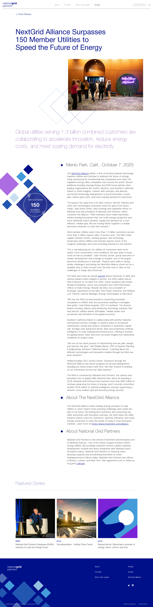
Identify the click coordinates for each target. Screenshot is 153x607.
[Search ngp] (149, 5)
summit (101, 276)
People (130, 567)
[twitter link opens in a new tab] (129, 585)
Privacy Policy (143, 604)
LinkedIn (81, 464)
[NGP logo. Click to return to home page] (10, 7)
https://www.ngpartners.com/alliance (110, 424)
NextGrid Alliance (139, 5)
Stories (97, 5)
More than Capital (83, 5)
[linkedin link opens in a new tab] (133, 585)
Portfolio (67, 5)
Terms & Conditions (129, 604)
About (57, 5)
